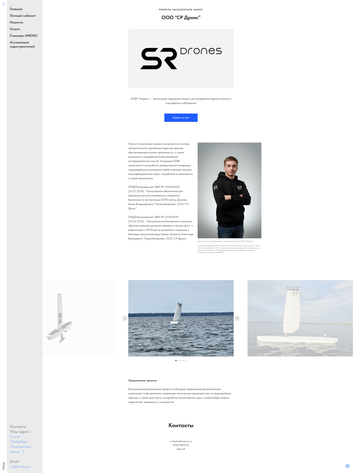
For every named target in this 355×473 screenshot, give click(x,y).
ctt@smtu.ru (20, 466)
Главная (16, 9)
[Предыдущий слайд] (125, 318)
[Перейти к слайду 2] (178, 360)
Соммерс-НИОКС (24, 35)
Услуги (15, 29)
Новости (16, 22)
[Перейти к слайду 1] (176, 360)
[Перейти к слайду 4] (183, 360)
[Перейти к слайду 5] (186, 360)
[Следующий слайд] (237, 318)
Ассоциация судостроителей (22, 44)
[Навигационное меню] (3, 4)
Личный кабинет (23, 15)
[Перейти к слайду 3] (181, 360)
